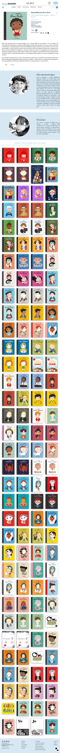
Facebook (56, 741)
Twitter (55, 743)
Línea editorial (26, 7)
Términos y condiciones (40, 743)
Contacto (40, 7)
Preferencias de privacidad (40, 749)
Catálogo (14, 7)
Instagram (55, 744)
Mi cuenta (52, 7)
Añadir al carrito (36, 30)
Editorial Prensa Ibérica (39, 748)
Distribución (33, 7)
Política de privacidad (39, 744)
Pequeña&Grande (38, 26)
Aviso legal (37, 741)
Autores (19, 7)
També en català (34, 19)
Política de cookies (39, 746)
